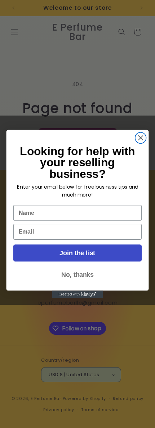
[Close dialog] (140, 138)
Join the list (77, 252)
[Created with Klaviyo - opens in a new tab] (77, 294)
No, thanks (77, 274)
